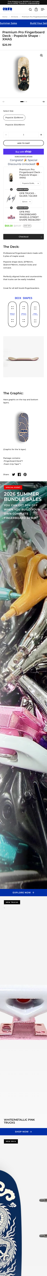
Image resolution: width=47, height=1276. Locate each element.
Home (4, 17)
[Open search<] (30, 9)
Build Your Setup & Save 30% (27, 23)
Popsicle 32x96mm (14, 117)
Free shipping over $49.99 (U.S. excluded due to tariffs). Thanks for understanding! (23, 2)
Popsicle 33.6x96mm (15, 125)
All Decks (14, 17)
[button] (43, 101)
